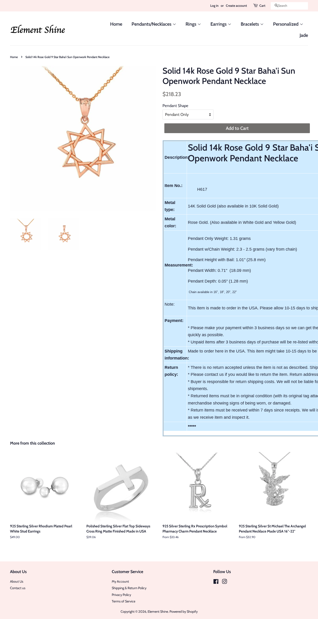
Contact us (17, 588)
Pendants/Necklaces (152, 24)
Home (116, 24)
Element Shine (158, 611)
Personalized (286, 24)
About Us (16, 581)
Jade (304, 35)
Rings (191, 24)
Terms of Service (123, 601)
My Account (120, 581)
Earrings (219, 24)
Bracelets (250, 24)
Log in (214, 5)
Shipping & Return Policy (129, 588)
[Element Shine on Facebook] (216, 582)
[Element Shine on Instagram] (224, 582)
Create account (236, 5)
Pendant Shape (175, 105)
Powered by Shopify (183, 611)
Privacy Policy (121, 595)
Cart (262, 5)
